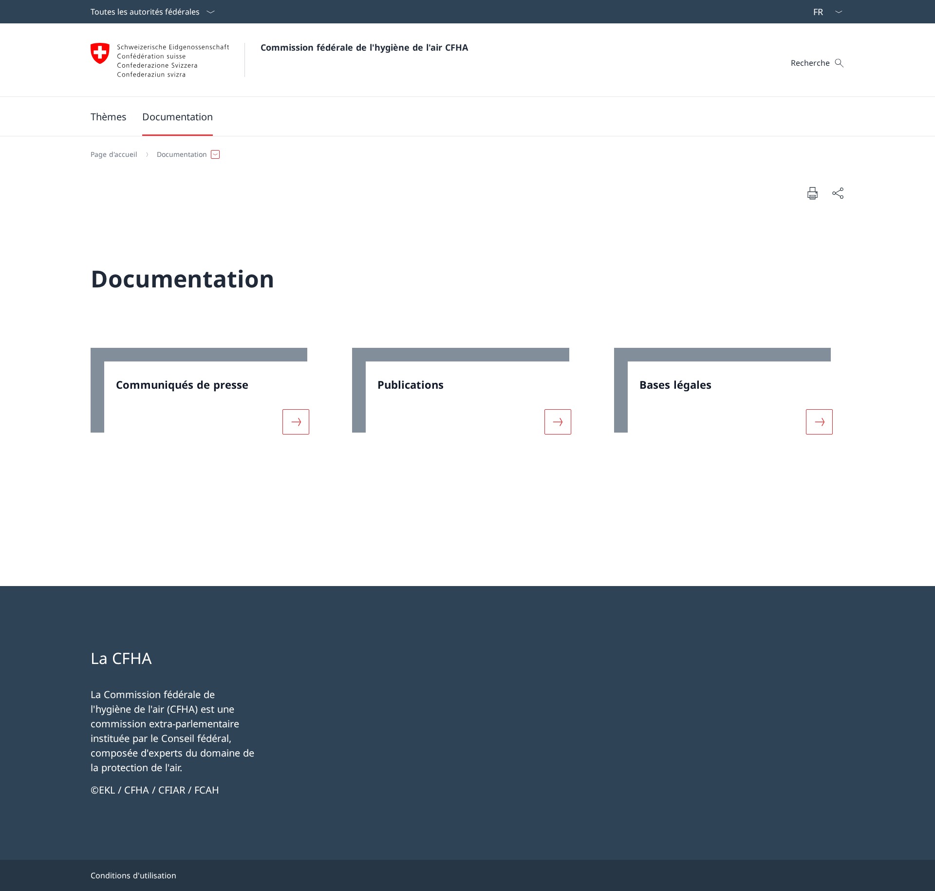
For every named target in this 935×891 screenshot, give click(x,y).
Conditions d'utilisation (133, 875)
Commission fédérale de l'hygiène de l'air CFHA (364, 47)
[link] (206, 397)
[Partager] (837, 193)
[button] (177, 116)
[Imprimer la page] (812, 193)
